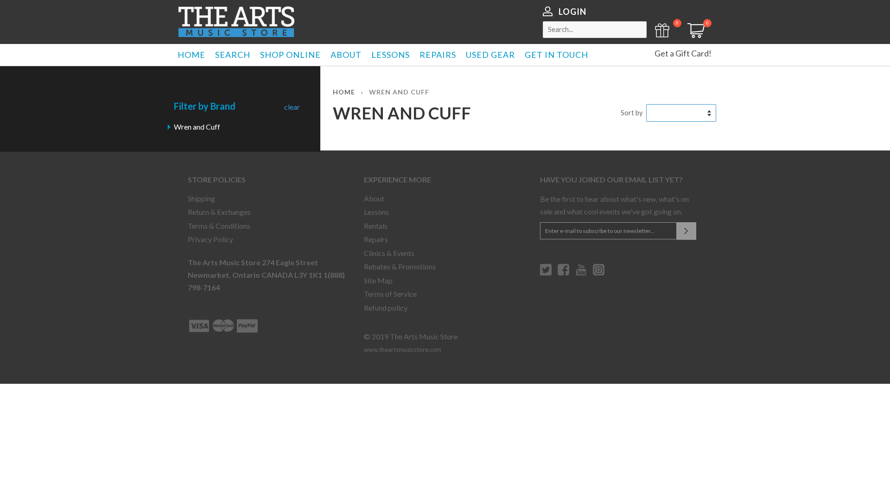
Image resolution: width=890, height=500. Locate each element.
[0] (693, 35)
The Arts (236, 21)
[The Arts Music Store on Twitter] (546, 273)
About (374, 198)
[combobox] (595, 29)
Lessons (376, 211)
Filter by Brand (204, 106)
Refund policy (385, 307)
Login (572, 11)
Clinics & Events (389, 253)
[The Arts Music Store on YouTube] (581, 273)
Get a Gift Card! (683, 53)
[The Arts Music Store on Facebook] (563, 273)
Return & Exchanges (219, 211)
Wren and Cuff (197, 126)
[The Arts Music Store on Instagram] (598, 273)
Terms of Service (390, 293)
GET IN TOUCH (556, 55)
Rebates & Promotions (400, 266)
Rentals (376, 225)
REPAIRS (438, 55)
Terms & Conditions (219, 225)
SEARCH (232, 55)
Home (344, 92)
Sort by (631, 113)
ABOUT (346, 55)
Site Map (378, 280)
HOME (191, 55)
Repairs (376, 239)
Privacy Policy (210, 239)
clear (292, 106)
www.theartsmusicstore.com (402, 349)
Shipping (201, 198)
